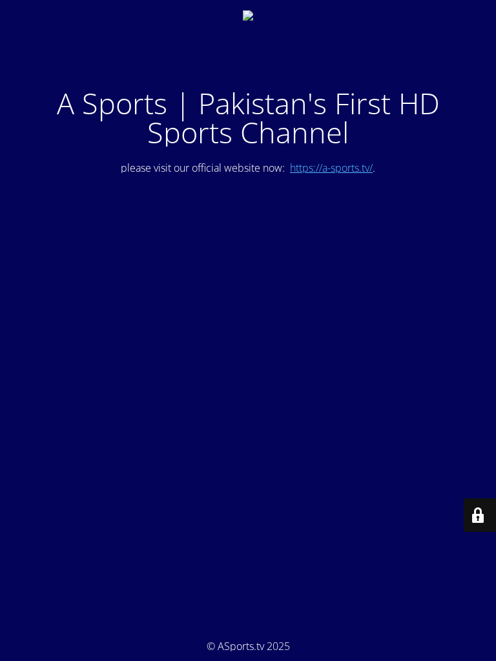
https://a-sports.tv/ (331, 168)
